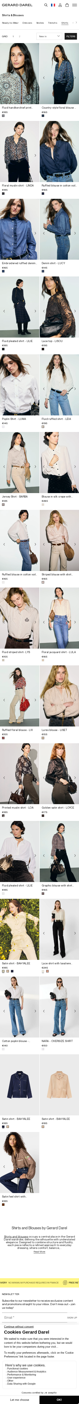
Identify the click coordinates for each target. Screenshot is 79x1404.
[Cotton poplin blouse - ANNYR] (19, 1007)
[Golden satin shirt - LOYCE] (59, 773)
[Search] (46, 5)
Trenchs (52, 22)
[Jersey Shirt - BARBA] (19, 462)
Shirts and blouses (16, 1236)
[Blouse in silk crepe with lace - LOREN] (59, 462)
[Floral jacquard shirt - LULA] (59, 618)
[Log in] (60, 5)
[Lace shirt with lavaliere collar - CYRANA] (59, 929)
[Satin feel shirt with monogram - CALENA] (19, 1162)
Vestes (40, 22)
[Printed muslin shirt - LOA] (19, 773)
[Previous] (4, 78)
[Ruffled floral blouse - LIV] (19, 695)
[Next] (75, 23)
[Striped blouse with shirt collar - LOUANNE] (59, 540)
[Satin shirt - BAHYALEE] (19, 929)
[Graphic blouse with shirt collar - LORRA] (59, 851)
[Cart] (67, 5)
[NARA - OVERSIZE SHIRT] (59, 1007)
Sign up (72, 1317)
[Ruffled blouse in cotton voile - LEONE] (59, 151)
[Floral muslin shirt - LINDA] (19, 151)
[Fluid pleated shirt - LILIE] (19, 307)
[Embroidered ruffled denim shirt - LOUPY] (19, 229)
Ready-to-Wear (10, 22)
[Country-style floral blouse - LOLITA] (59, 73)
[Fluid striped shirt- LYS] (19, 618)
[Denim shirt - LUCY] (59, 229)
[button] (71, 36)
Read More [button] (39, 1251)
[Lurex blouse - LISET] (59, 695)
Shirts (64, 22)
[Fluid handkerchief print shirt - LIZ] (19, 73)
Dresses (27, 22)
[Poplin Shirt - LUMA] (19, 384)
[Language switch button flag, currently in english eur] (53, 5)
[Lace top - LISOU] (59, 307)
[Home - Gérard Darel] (17, 5)
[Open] (74, 5)
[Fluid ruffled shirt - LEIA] (59, 384)
